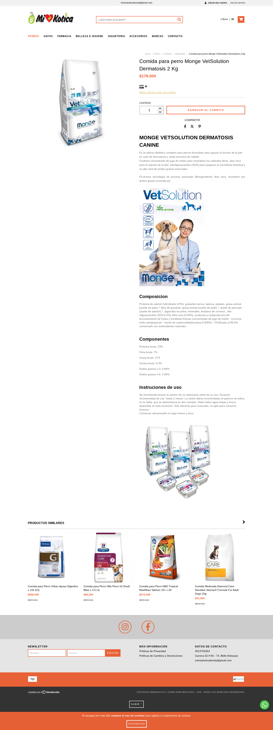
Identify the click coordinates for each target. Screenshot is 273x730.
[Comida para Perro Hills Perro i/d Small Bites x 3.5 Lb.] (109, 558)
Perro (157, 54)
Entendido (136, 724)
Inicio (147, 54)
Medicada (180, 54)
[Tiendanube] (44, 693)
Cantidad (145, 103)
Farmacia (64, 36)
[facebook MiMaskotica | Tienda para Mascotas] (148, 627)
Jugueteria (116, 36)
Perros (33, 36)
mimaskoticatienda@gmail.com (136, 2)
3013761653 (202, 651)
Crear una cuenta (217, 3)
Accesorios (138, 36)
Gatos (48, 36)
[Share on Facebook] (185, 126)
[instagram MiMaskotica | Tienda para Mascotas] (124, 627)
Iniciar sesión (237, 3)
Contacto (175, 36)
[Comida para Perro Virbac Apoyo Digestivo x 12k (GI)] (53, 558)
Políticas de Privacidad (152, 651)
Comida (167, 54)
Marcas (157, 36)
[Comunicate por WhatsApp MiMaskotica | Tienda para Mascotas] (264, 705)
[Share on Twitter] (192, 126)
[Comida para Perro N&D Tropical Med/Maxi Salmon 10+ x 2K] (164, 558)
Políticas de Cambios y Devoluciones (161, 655)
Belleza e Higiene (89, 36)
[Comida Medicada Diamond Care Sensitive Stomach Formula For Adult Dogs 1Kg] (220, 558)
